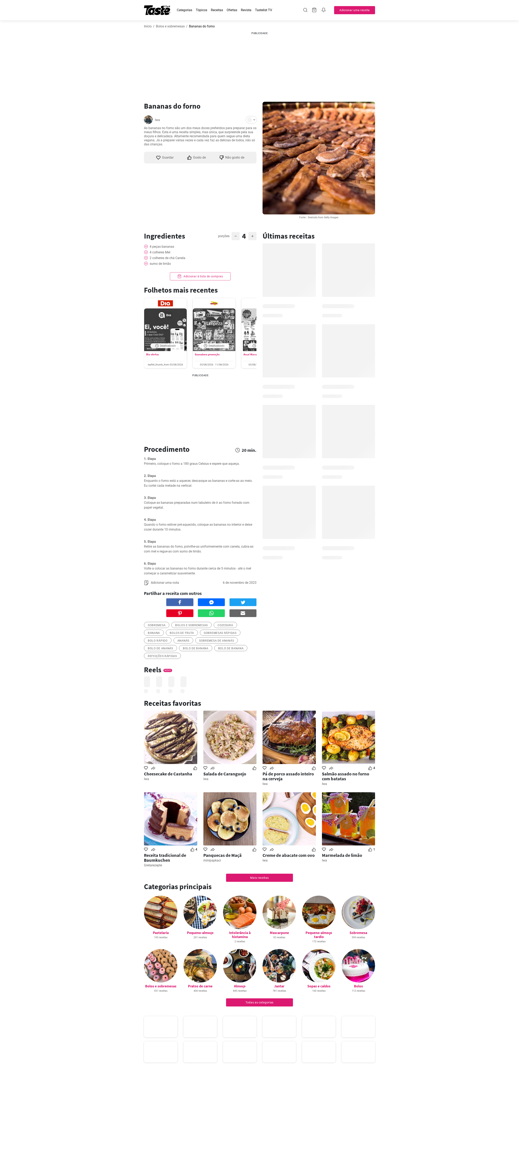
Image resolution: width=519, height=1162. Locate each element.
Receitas (217, 10)
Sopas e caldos (318, 986)
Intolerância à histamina (240, 934)
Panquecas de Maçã (222, 855)
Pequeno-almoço (200, 932)
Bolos (358, 986)
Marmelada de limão (342, 855)
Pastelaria (161, 932)
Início (148, 26)
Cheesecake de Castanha (168, 773)
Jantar (279, 986)
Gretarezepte (153, 865)
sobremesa (156, 625)
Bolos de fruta (182, 633)
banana (154, 633)
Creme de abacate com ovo (289, 855)
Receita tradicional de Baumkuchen (165, 858)
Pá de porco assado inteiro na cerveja (288, 776)
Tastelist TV (263, 10)
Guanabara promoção (207, 354)
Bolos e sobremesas (170, 26)
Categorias (184, 10)
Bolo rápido (158, 640)
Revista (246, 10)
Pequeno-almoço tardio (319, 934)
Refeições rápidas (162, 656)
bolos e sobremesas (191, 625)
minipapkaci (212, 860)
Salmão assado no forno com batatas (345, 776)
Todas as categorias (259, 1002)
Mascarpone (279, 932)
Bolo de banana (195, 648)
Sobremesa (358, 932)
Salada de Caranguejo (224, 773)
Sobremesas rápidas (220, 633)
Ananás (183, 640)
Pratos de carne (200, 986)
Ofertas (232, 10)
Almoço (240, 986)
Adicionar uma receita (354, 10)
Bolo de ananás (160, 648)
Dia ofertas (152, 354)
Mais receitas (259, 877)
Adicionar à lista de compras (203, 276)
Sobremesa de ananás (216, 640)
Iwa (157, 120)
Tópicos (201, 10)
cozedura (225, 625)
